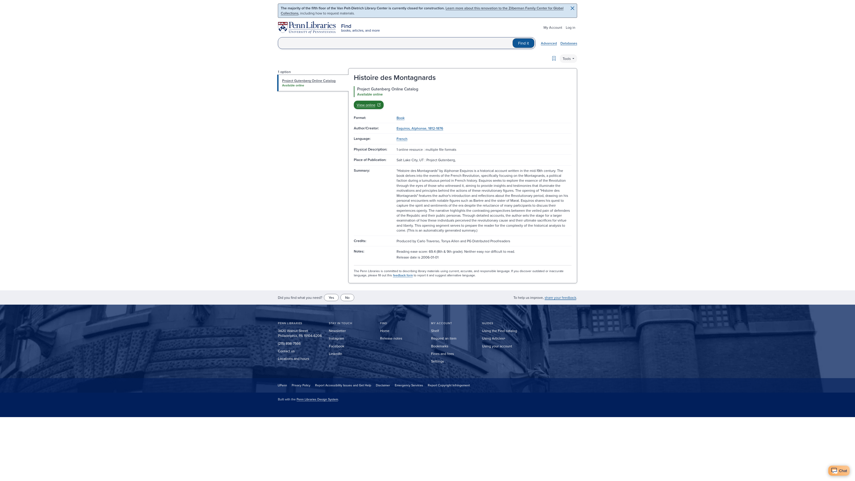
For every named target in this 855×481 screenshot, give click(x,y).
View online (366, 104)
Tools (567, 58)
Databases (568, 43)
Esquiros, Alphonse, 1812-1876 (420, 128)
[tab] (313, 83)
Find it (523, 43)
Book (401, 117)
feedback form (403, 275)
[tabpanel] (463, 97)
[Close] (572, 8)
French (402, 138)
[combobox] (395, 43)
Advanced (549, 43)
